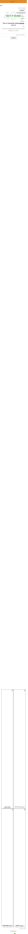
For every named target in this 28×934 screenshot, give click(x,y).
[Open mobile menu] (25, 5)
